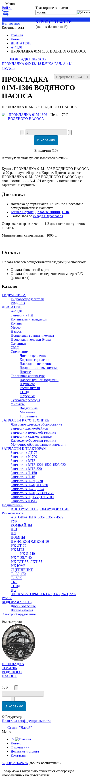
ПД (13, 533)
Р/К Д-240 (27, 553)
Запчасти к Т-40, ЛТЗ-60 (29, 485)
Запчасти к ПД (22, 315)
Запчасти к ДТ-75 (24, 452)
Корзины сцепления (35, 360)
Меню (10, 4)
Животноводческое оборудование (36, 424)
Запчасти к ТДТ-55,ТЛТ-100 (32, 497)
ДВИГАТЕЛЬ (21, 43)
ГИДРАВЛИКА (14, 295)
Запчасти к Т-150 (24, 473)
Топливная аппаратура (28, 376)
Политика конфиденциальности (26, 721)
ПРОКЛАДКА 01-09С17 (27, 59)
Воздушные (29, 408)
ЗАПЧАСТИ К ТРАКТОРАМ (24, 448)
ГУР (14, 521)
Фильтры (18, 404)
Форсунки (27, 396)
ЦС (13, 590)
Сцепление (19, 351)
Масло (16, 327)
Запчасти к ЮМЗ (24, 501)
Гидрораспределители (27, 299)
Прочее (25, 372)
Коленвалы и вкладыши (29, 319)
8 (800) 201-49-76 (53, 21)
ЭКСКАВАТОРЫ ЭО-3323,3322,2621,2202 (43, 594)
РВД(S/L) (18, 303)
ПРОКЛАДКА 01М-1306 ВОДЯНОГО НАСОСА (13, 670)
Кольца (16, 323)
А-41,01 (17, 47)
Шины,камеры (22, 610)
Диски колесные (23, 606)
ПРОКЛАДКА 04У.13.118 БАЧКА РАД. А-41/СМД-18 (36, 66)
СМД (15, 347)
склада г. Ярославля (48, 216)
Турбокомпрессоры (25, 400)
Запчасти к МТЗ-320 (26, 469)
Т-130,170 (18, 574)
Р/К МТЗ (17, 549)
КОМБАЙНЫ (21, 525)
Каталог (17, 39)
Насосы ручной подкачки (39, 380)
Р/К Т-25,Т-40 (21, 558)
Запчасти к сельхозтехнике (31, 436)
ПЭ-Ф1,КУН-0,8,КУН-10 (30, 541)
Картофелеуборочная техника (33, 440)
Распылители (30, 388)
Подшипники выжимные (39, 368)
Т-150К (16, 578)
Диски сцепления (33, 356)
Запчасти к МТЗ (23, 461)
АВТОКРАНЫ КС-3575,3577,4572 (37, 517)
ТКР (14, 582)
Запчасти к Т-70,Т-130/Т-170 (32, 493)
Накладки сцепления (36, 364)
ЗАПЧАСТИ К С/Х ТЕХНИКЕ (25, 420)
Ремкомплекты (13, 513)
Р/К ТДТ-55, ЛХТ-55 (26, 562)
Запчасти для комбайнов (29, 428)
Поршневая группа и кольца (32, 335)
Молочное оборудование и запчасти (38, 444)
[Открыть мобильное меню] (3, 4)
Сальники (18, 343)
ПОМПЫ (18, 537)
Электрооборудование (19, 614)
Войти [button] (7, 8)
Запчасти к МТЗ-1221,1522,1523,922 (38, 465)
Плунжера (27, 384)
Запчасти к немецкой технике (33, 432)
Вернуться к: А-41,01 (72, 77)
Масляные (27, 412)
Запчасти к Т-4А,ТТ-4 (27, 489)
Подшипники (12, 505)
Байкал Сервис (22, 212)
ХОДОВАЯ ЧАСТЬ (16, 602)
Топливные (28, 416)
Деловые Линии (47, 212)
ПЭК (65, 212)
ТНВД (24, 392)
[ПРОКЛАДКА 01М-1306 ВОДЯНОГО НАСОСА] (26, 119)
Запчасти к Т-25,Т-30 (27, 481)
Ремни (7, 598)
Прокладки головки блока (31, 339)
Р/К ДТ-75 (18, 545)
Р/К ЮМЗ (18, 566)
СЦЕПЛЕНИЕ (22, 570)
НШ (14, 529)
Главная (17, 35)
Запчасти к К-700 (24, 457)
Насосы (16, 331)
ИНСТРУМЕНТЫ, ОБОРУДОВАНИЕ (40, 509)
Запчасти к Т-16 (23, 477)
